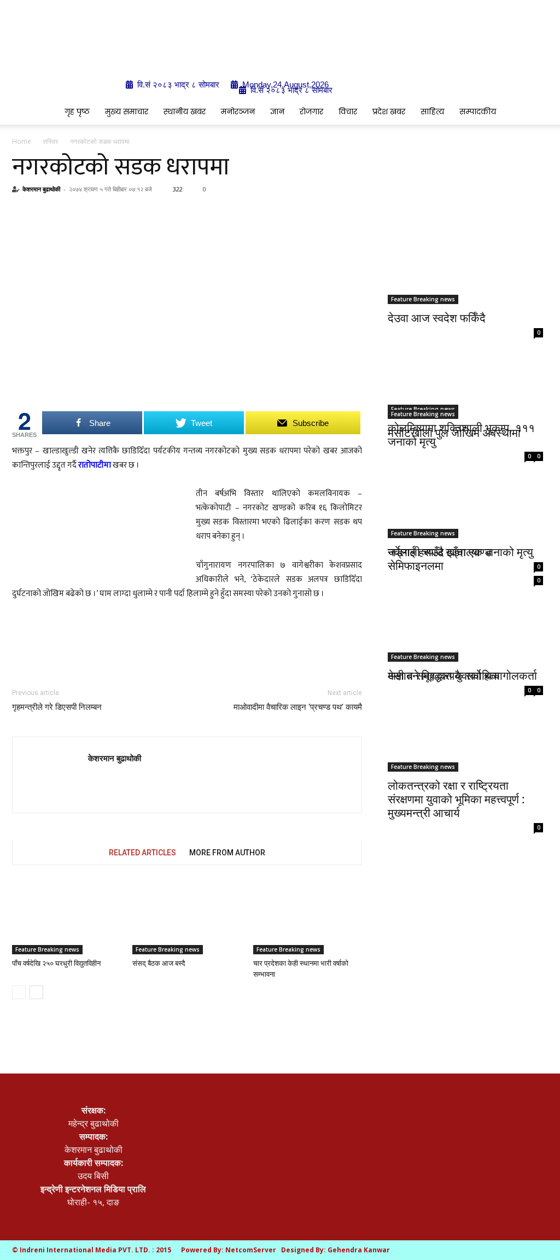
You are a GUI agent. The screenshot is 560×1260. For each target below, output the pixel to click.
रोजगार (311, 111)
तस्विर (50, 141)
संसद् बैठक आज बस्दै (158, 963)
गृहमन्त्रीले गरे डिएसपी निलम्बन (57, 707)
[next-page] (36, 992)
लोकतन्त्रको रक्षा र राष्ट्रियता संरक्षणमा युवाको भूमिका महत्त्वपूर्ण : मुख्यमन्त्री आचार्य (456, 799)
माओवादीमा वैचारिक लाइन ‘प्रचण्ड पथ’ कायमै (298, 707)
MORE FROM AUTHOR (227, 852)
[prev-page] (19, 992)
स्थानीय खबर (185, 111)
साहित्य (432, 111)
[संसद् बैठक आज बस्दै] (186, 916)
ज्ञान (277, 111)
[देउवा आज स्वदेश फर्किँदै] (465, 266)
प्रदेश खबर (388, 111)
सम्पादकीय (477, 111)
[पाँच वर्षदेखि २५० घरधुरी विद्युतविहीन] (66, 916)
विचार (348, 111)
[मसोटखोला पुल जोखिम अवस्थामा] (465, 380)
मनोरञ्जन (238, 111)
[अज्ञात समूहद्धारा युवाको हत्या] (465, 617)
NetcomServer (250, 1250)
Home (21, 141)
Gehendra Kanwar (359, 1250)
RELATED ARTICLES (142, 852)
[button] (535, 112)
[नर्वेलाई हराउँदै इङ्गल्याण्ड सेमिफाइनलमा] (465, 497)
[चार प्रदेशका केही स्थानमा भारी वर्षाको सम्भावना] (307, 916)
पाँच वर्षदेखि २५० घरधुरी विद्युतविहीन (56, 963)
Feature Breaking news (47, 949)
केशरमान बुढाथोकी (41, 189)
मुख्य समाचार (126, 111)
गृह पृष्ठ (77, 111)
